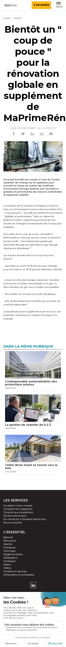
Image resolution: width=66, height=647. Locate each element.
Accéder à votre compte (17, 505)
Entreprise (9, 547)
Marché (17, 17)
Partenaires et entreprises (18, 574)
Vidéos (7, 568)
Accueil (6, 17)
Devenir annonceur (14, 515)
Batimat (8, 537)
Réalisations (10, 557)
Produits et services (15, 571)
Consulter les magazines (17, 509)
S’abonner (41, 4)
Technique (9, 551)
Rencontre (9, 540)
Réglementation (13, 554)
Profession (9, 561)
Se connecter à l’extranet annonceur (24, 519)
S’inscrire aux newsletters (18, 512)
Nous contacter (12, 522)
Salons (7, 564)
